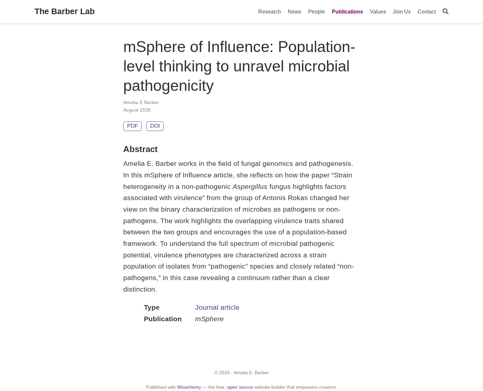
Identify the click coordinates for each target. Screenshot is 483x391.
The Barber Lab (64, 11)
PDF (132, 126)
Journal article (217, 307)
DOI (155, 126)
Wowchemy (189, 387)
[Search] (445, 11)
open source (240, 387)
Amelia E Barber (141, 102)
